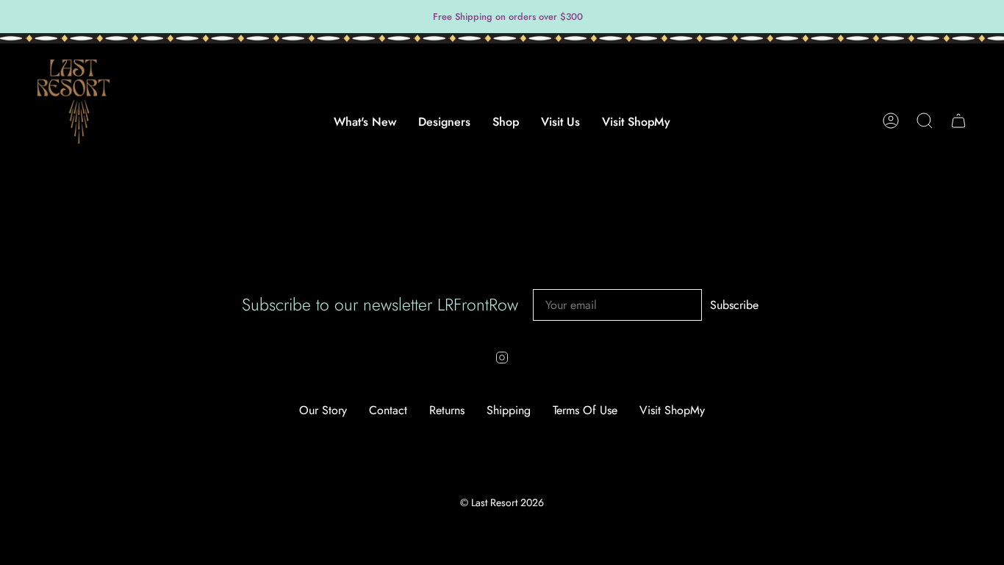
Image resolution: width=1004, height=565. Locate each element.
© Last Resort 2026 (502, 502)
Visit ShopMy (672, 410)
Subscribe (734, 305)
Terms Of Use (585, 410)
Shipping (509, 410)
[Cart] (958, 120)
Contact (388, 410)
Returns (447, 410)
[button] (444, 129)
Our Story (323, 410)
